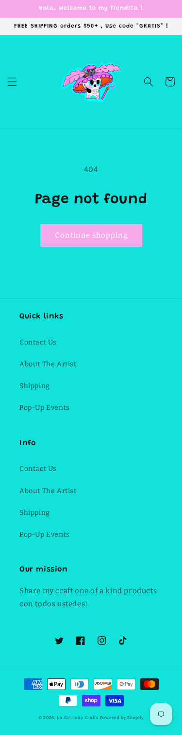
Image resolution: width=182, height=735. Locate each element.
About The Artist (48, 364)
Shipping (34, 386)
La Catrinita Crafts (77, 717)
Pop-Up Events (44, 408)
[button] (12, 81)
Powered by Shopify (122, 717)
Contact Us (38, 342)
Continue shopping (91, 235)
